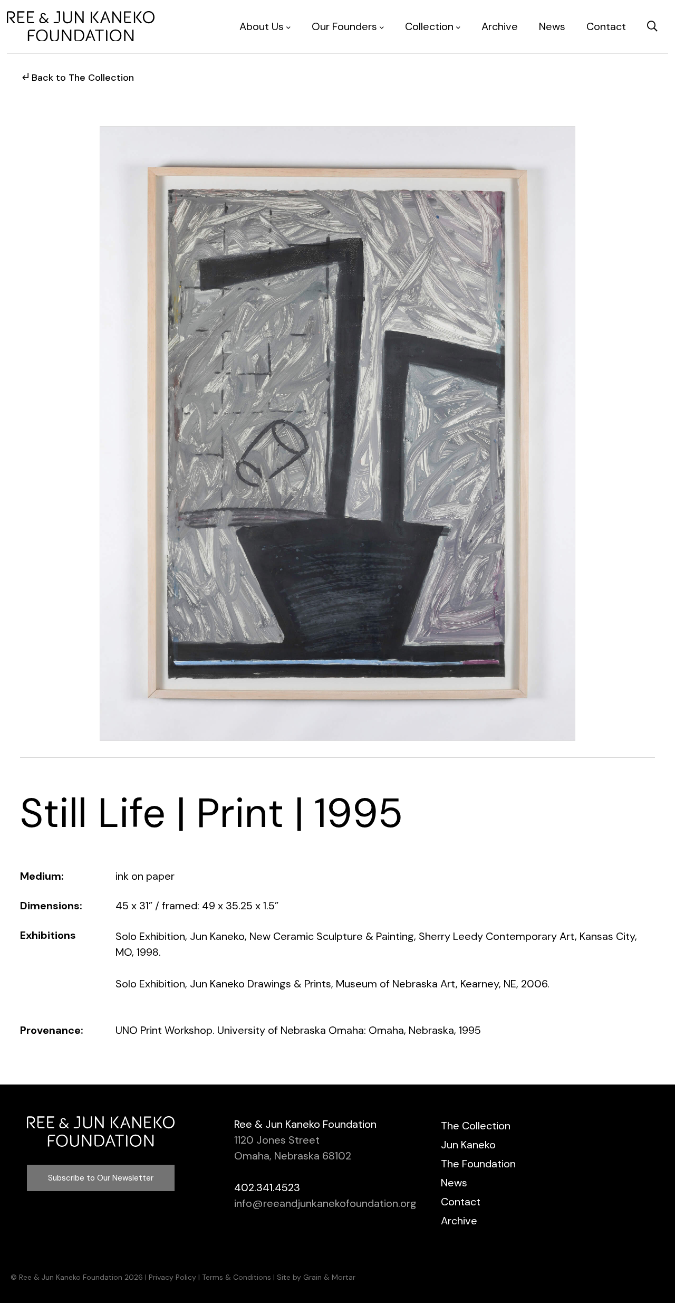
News (552, 26)
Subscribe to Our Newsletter (100, 1178)
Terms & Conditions (236, 1277)
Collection (429, 26)
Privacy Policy (172, 1277)
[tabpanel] (337, 433)
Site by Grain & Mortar (316, 1277)
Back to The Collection (83, 77)
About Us (261, 26)
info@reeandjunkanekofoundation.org (325, 1203)
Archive (499, 26)
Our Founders (344, 26)
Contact (606, 26)
